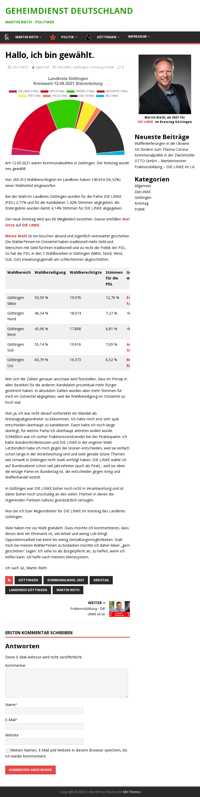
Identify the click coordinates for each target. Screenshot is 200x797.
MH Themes (132, 792)
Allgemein (143, 185)
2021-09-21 (20, 67)
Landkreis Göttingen (28, 590)
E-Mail (10, 719)
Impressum (137, 36)
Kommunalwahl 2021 (65, 580)
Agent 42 (42, 67)
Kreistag (96, 67)
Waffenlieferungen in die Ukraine (162, 143)
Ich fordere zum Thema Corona (161, 149)
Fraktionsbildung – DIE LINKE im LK (165, 166)
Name (10, 704)
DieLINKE (64, 67)
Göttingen (81, 67)
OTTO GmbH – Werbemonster (160, 160)
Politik (109, 67)
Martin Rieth (68, 590)
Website (12, 735)
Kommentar (15, 665)
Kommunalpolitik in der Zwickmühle (165, 155)
